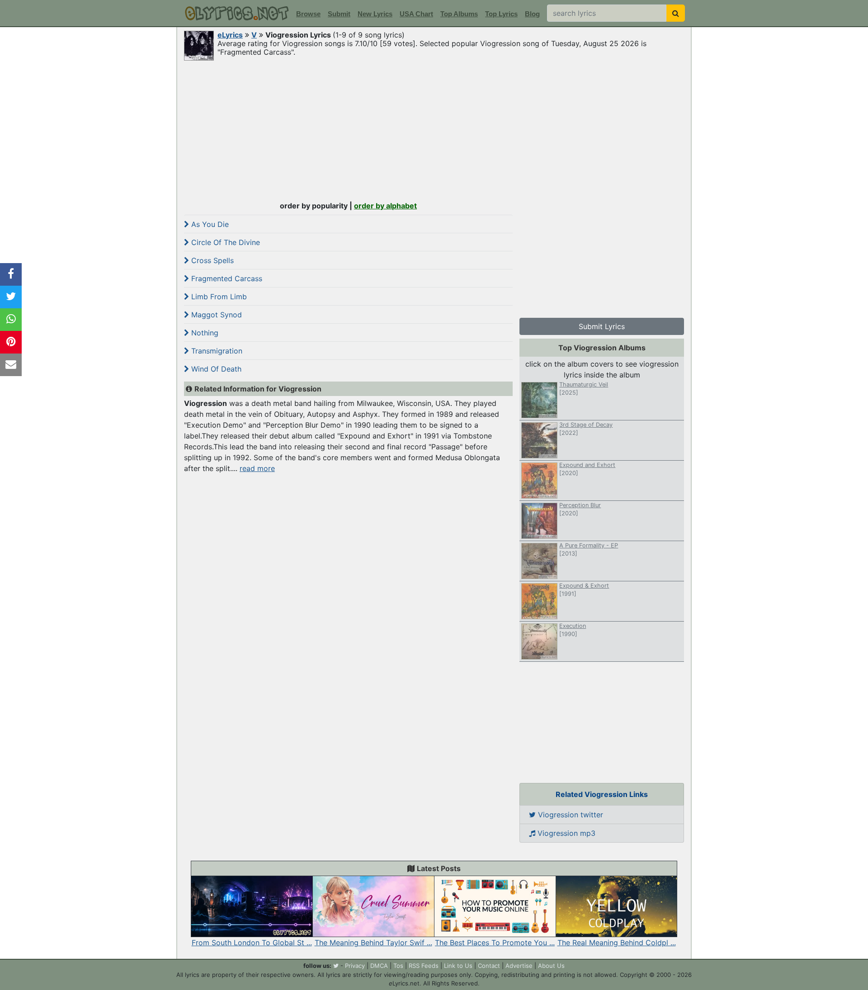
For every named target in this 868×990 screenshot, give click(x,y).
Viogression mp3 (565, 833)
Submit (339, 14)
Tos (398, 965)
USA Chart (416, 14)
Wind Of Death (215, 368)
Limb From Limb (218, 296)
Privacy (355, 965)
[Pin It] (11, 342)
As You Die (209, 224)
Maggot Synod (215, 314)
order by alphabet (385, 205)
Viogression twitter (569, 814)
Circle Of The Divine (224, 242)
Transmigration (215, 350)
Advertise (519, 965)
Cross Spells (211, 260)
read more (257, 468)
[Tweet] (11, 297)
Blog (532, 14)
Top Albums (459, 14)
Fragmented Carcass (225, 278)
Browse (308, 14)
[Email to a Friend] (11, 365)
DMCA (379, 965)
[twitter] (336, 965)
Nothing (203, 332)
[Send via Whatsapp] (11, 319)
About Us (551, 965)
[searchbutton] (675, 13)
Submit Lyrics (602, 326)
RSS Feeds (424, 965)
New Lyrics (375, 14)
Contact (489, 965)
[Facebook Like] (11, 274)
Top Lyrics (501, 14)
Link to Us (458, 965)
